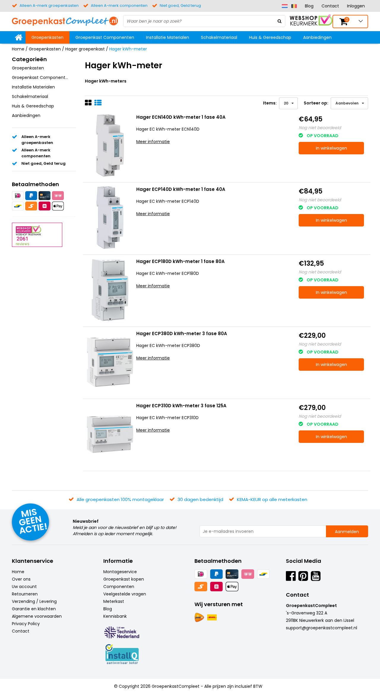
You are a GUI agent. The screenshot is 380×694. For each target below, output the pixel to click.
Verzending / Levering (34, 601)
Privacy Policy (26, 624)
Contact (330, 6)
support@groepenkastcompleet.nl (321, 628)
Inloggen (356, 6)
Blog (309, 6)
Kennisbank (115, 616)
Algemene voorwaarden (37, 616)
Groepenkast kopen (123, 579)
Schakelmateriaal (219, 37)
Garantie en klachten (34, 609)
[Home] (19, 37)
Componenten (118, 587)
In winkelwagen (331, 148)
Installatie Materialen (167, 37)
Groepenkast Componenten (104, 37)
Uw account (24, 587)
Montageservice (120, 572)
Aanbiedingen (317, 37)
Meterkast (113, 601)
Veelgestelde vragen (124, 594)
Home (18, 49)
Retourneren (25, 594)
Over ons (21, 579)
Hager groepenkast (85, 49)
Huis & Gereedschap (270, 37)
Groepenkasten (47, 37)
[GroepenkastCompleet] (65, 21)
